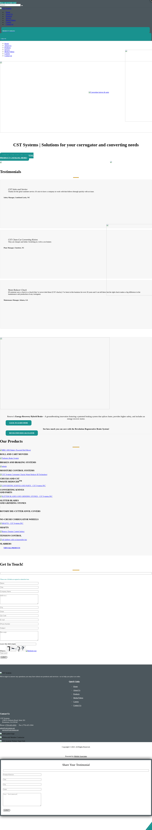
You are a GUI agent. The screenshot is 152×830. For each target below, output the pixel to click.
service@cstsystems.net (10, 730)
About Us (7, 46)
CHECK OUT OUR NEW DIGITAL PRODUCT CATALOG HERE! (16, 156)
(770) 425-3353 (10, 725)
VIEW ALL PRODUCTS (12, 548)
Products (7, 48)
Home (6, 44)
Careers (7, 54)
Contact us (9, 24)
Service (7, 50)
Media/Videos (9, 52)
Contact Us (77, 705)
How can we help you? (8, 3)
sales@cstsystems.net (7, 728)
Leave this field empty (8, 644)
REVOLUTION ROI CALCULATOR (21, 433)
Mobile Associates (80, 756)
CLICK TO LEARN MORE (18, 423)
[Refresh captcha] (31, 651)
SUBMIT (3, 657)
